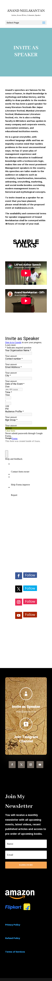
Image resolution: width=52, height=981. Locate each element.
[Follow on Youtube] (18, 615)
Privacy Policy (12, 925)
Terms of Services (15, 952)
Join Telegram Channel (26, 739)
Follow (30, 575)
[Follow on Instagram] (18, 602)
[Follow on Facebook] (18, 575)
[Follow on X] (18, 588)
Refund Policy (12, 938)
